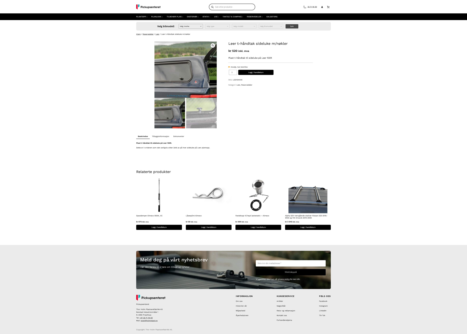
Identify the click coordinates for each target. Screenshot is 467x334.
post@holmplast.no (149, 321)
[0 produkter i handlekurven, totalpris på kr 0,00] (328, 6)
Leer (157, 34)
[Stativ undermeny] (209, 16)
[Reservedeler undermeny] (262, 16)
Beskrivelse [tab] (143, 136)
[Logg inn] (321, 7)
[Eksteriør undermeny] (198, 16)
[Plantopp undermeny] (147, 16)
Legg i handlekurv (256, 72)
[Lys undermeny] (218, 16)
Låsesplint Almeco (194, 216)
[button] (213, 45)
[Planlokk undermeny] (162, 16)
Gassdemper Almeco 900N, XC (149, 216)
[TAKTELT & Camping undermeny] (242, 16)
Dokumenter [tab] (178, 136)
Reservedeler (148, 34)
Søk (292, 26)
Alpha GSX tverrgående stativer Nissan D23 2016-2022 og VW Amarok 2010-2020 (306, 217)
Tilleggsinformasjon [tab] (160, 136)
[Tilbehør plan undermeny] (182, 16)
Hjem (138, 34)
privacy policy (284, 279)
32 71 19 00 (312, 7)
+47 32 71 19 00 (146, 318)
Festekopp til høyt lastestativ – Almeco (252, 216)
